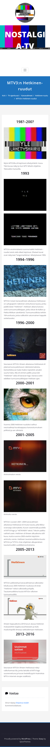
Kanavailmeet (26, 95)
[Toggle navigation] (25, 70)
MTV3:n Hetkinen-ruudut (26, 98)
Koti (3, 95)
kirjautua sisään (22, 702)
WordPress (26, 739)
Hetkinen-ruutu (41, 95)
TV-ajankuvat (13, 95)
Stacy (41, 739)
